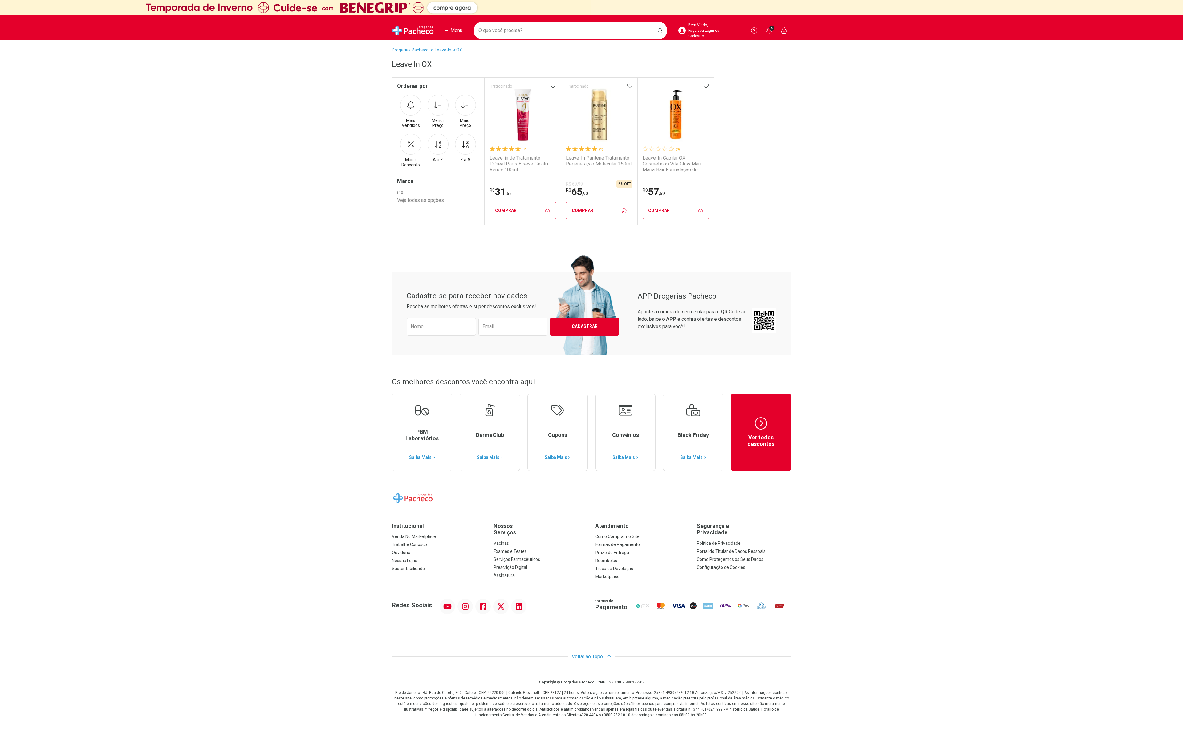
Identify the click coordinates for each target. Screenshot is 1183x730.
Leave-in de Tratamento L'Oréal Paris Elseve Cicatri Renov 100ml (519, 164)
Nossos (505, 529)
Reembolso (606, 560)
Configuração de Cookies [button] (721, 567)
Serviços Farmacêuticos (517, 559)
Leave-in (443, 49)
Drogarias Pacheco (410, 49)
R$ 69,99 (574, 183)
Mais (411, 123)
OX (459, 49)
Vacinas (501, 543)
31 (501, 192)
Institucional (408, 526)
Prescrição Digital (510, 567)
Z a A (465, 159)
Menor (438, 123)
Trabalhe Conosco (409, 544)
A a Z (438, 159)
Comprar (506, 210)
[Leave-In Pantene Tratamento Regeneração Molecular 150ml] (599, 115)
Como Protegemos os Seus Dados (730, 559)
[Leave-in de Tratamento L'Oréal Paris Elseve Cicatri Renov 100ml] (523, 115)
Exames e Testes (510, 551)
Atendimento (612, 526)
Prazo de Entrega (612, 552)
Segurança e (713, 529)
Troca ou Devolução (614, 568)
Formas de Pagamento (617, 544)
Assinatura (504, 575)
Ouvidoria (401, 552)
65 (577, 192)
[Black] (591, 7)
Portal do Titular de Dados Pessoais (731, 551)
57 (654, 192)
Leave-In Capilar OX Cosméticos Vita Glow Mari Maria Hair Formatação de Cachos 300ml (672, 164)
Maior (465, 123)
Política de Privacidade (719, 543)
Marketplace (607, 576)
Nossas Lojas (404, 560)
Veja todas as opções (420, 200)
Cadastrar (585, 326)
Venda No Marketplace (414, 536)
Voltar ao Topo (588, 656)
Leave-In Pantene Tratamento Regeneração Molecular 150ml (599, 161)
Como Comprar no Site (617, 536)
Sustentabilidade (408, 568)
